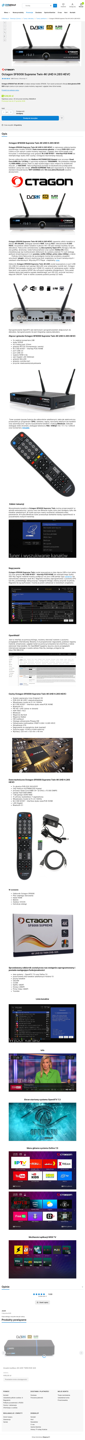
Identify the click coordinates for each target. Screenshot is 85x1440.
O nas (33, 1424)
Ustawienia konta (63, 1398)
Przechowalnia (63, 1400)
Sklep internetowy (40, 1437)
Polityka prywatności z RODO (13, 1403)
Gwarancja (6, 1419)
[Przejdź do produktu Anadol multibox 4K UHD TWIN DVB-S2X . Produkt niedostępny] (29, 1345)
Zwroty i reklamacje (10, 1405)
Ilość (3, 108)
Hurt (32, 1419)
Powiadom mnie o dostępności (16, 1379)
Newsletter (34, 1422)
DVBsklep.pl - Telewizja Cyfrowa (11, 18)
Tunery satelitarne (41, 18)
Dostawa (33, 1395)
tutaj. (58, 260)
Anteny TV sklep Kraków (39, 1429)
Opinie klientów (36, 1427)
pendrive (68, 576)
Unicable (25, 428)
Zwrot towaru (7, 1417)
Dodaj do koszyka (30, 118)
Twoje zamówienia (64, 1395)
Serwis (5, 1422)
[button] (55, 5)
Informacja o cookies (10, 1408)
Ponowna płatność (37, 1398)
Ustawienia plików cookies (12, 1398)
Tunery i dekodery (28, 18)
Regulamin (6, 1400)
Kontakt (5, 1395)
